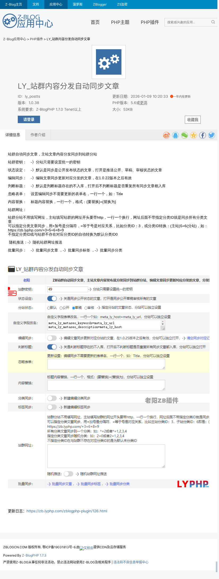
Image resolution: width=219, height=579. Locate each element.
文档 (36, 4)
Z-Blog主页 (13, 4)
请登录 (28, 119)
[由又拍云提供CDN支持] (86, 547)
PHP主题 (120, 22)
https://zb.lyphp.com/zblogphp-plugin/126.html (67, 511)
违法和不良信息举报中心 (130, 562)
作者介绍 (37, 135)
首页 (95, 22)
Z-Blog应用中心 (14, 39)
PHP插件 (150, 22)
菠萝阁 (77, 4)
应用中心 (56, 4)
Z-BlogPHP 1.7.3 (34, 555)
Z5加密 (122, 4)
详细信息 (12, 135)
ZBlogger (100, 4)
